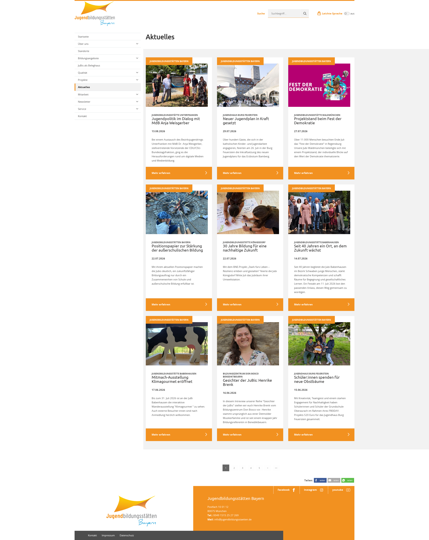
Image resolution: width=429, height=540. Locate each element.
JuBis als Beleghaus (89, 65)
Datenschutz (127, 535)
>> (276, 468)
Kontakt (82, 116)
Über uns (83, 43)
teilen (322, 480)
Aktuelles (84, 87)
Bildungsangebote (88, 58)
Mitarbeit (83, 94)
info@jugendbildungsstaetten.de (233, 519)
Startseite (83, 36)
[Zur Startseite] (95, 13)
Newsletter (84, 101)
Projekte (82, 80)
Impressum (108, 535)
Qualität (82, 72)
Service (82, 109)
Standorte (83, 51)
